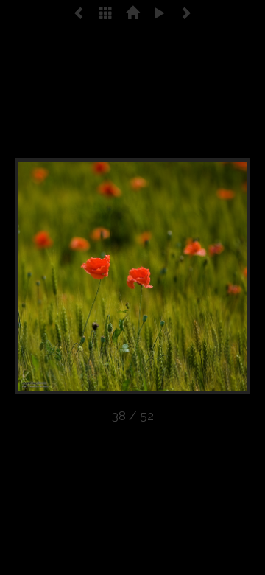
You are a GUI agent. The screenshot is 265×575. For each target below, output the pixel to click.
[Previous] (62, 276)
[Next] (203, 276)
